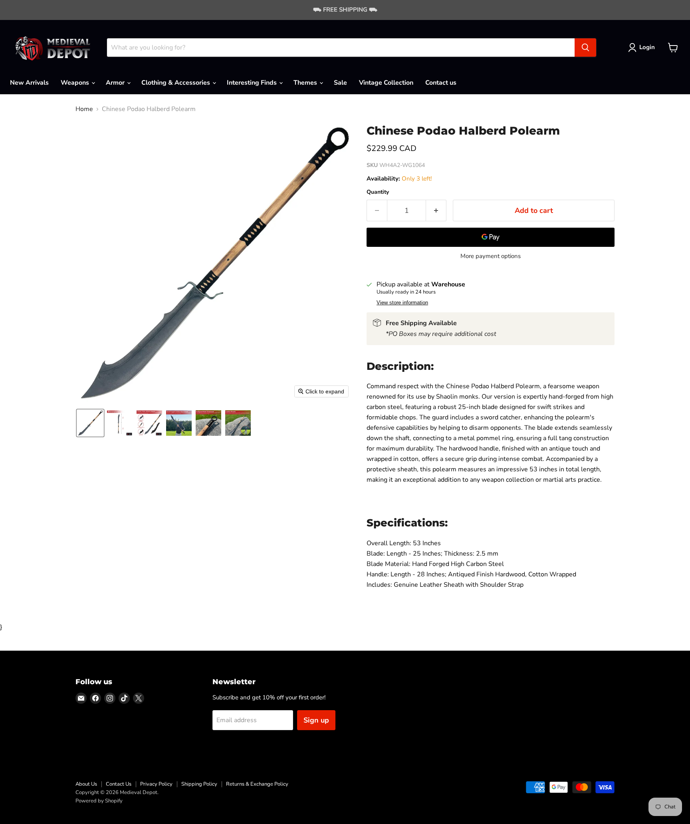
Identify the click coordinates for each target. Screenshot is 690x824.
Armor (116, 82)
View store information (402, 303)
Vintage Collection (386, 82)
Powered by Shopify (99, 800)
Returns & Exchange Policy (257, 784)
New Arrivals (29, 82)
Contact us (440, 82)
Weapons (76, 82)
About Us (86, 784)
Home (84, 109)
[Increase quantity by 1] (436, 211)
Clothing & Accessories (176, 82)
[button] (643, 47)
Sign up (316, 720)
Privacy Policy (156, 784)
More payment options (490, 256)
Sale (340, 82)
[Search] (585, 47)
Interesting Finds (252, 82)
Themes (306, 82)
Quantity (378, 192)
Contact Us (118, 784)
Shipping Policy (199, 784)
